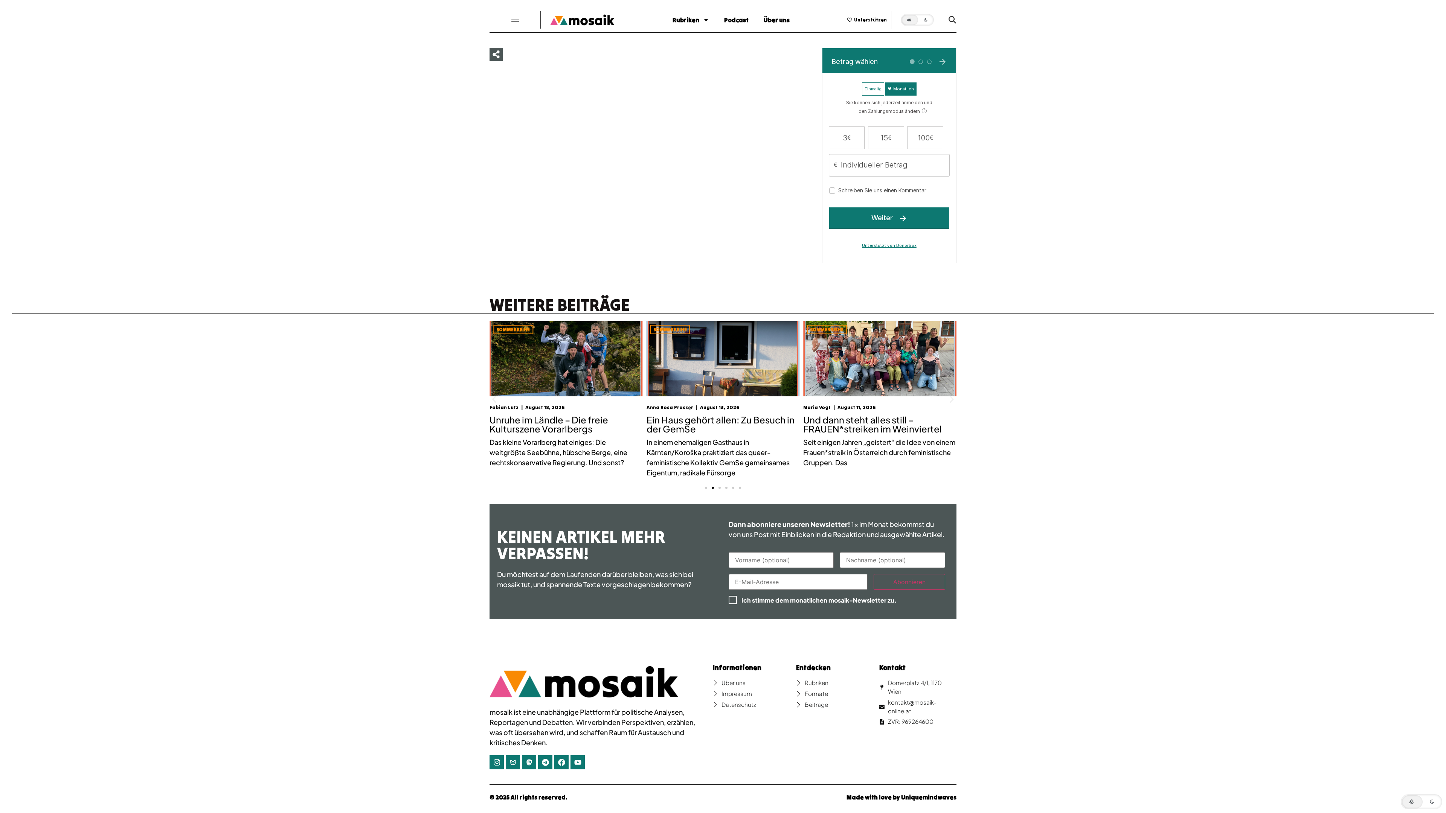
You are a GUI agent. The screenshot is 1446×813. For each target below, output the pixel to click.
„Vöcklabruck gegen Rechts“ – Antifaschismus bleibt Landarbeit (874, 424)
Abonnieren (909, 582)
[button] (515, 20)
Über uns (777, 20)
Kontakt (892, 667)
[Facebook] (561, 762)
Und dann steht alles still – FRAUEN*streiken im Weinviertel (716, 424)
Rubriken (686, 20)
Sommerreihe (513, 329)
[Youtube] (577, 762)
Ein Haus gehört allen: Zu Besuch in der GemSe (564, 424)
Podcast (736, 20)
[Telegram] (545, 762)
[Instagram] (497, 762)
